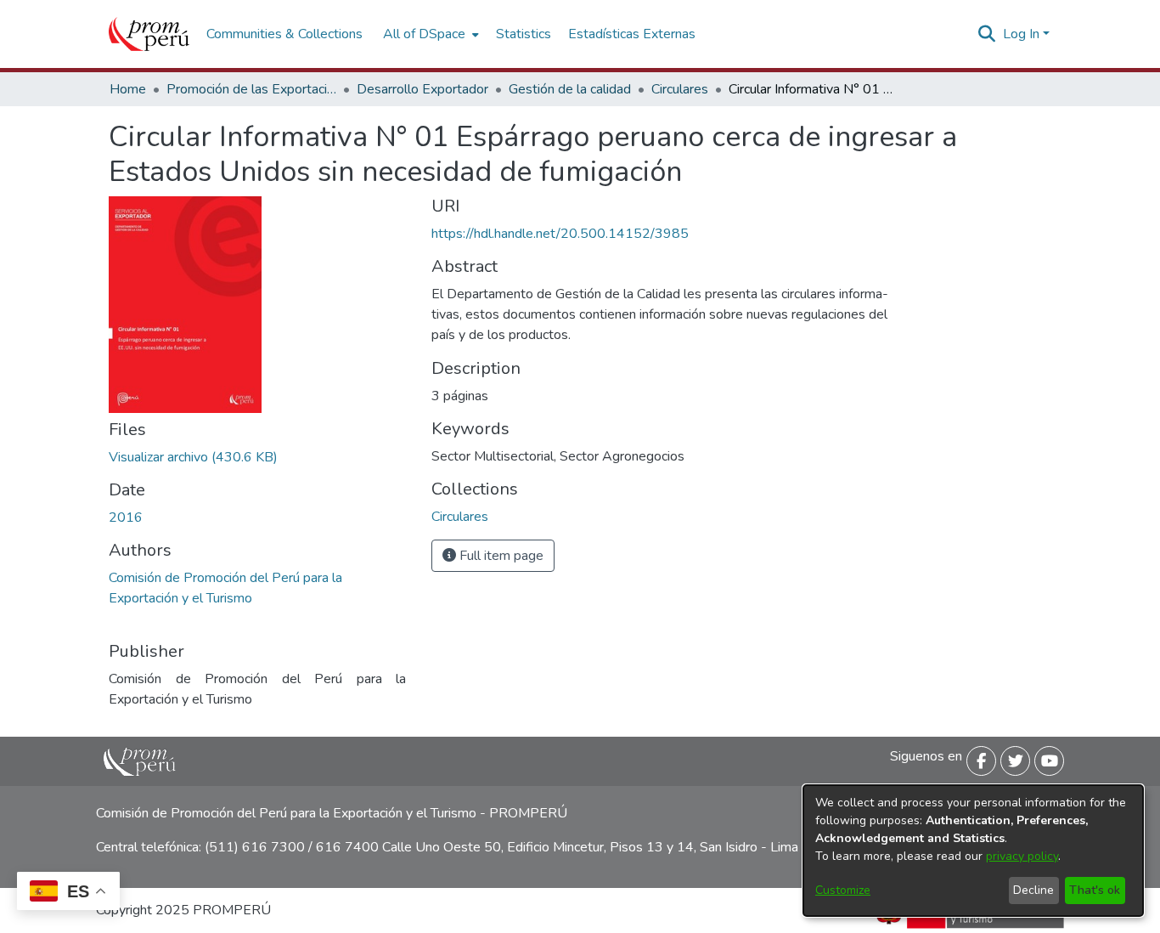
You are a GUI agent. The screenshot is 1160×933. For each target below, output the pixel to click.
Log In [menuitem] (1021, 34)
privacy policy (1022, 856)
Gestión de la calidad (570, 89)
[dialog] (973, 850)
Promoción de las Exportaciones (251, 89)
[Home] (149, 34)
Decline (1033, 890)
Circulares (679, 89)
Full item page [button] (499, 555)
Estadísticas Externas (631, 34)
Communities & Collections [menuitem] (284, 34)
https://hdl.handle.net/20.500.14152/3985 (560, 233)
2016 (126, 517)
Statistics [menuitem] (523, 34)
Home (128, 89)
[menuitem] (429, 34)
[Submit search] (987, 34)
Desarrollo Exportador (422, 89)
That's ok (1094, 890)
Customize (842, 890)
